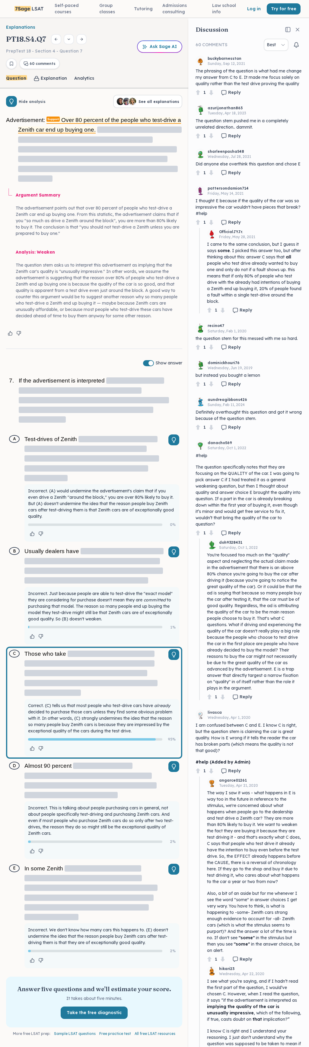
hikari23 (226, 968)
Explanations (20, 27)
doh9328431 (230, 542)
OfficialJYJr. (231, 231)
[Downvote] (211, 92)
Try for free (283, 8)
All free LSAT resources (155, 1033)
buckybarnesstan (224, 58)
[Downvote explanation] (18, 333)
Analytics (84, 78)
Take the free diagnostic (94, 1012)
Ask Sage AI (163, 46)
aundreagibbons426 (227, 399)
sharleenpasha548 (226, 151)
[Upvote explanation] (10, 333)
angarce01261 (233, 780)
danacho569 (220, 442)
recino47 (216, 325)
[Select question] (69, 39)
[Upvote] (198, 92)
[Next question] (81, 39)
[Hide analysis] (11, 101)
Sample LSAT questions (75, 1033)
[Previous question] (56, 39)
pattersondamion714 (228, 188)
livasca (215, 712)
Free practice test (115, 1033)
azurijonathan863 (225, 108)
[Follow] (296, 45)
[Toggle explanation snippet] (173, 439)
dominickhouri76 (224, 362)
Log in (254, 8)
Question (16, 78)
